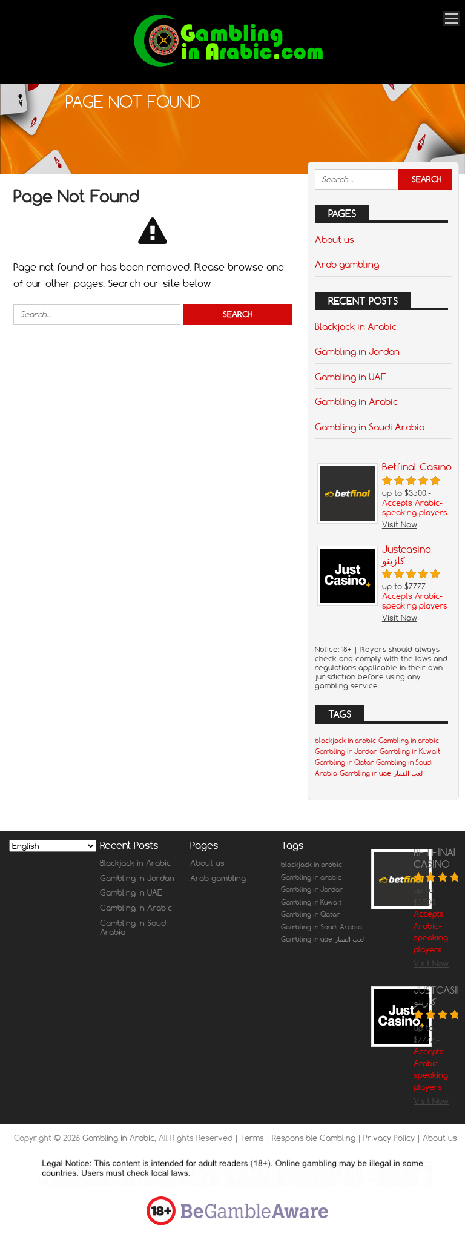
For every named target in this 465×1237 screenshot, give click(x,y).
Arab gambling (347, 264)
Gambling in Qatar (344, 762)
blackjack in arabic (345, 740)
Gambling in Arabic (356, 401)
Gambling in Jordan (357, 351)
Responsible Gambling (315, 1138)
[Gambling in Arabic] (228, 66)
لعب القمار (408, 773)
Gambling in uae (365, 773)
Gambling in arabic (408, 740)
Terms (253, 1138)
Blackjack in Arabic (356, 326)
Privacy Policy (390, 1138)
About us (334, 239)
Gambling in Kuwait (410, 751)
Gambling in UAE (350, 377)
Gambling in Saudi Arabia (369, 427)
